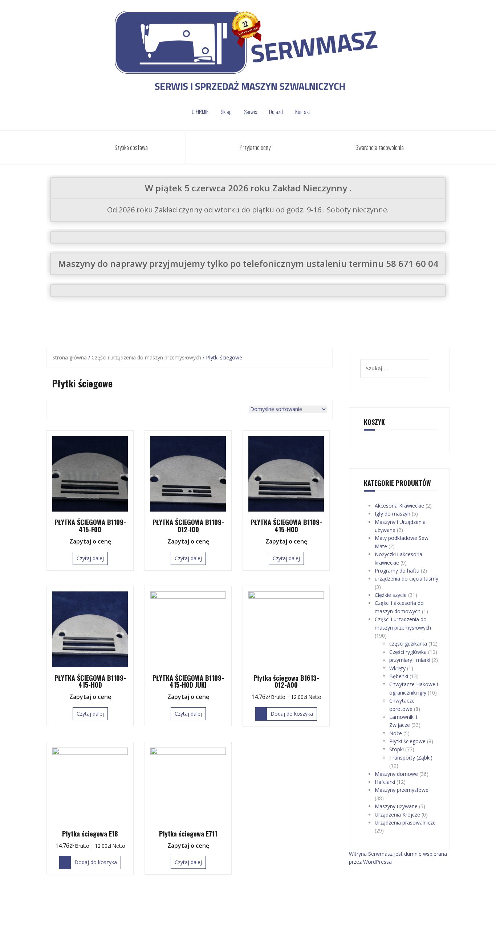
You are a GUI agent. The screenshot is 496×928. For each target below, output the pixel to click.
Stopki (396, 749)
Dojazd (276, 111)
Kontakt (302, 111)
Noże (395, 733)
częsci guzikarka (408, 643)
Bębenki (398, 676)
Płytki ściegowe (407, 741)
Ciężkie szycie (391, 594)
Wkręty (397, 668)
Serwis (250, 111)
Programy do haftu (397, 570)
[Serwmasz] (248, 53)
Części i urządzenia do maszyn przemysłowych (146, 357)
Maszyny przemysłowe (401, 789)
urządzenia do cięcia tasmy (406, 578)
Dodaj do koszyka (292, 713)
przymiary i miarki (409, 659)
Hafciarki (385, 781)
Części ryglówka (408, 651)
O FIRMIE (200, 111)
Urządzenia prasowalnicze (405, 822)
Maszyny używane (396, 806)
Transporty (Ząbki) (410, 757)
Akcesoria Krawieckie (399, 505)
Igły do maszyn (392, 513)
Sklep (226, 111)
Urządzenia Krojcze (397, 814)
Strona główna (69, 357)
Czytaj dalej (90, 558)
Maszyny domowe (396, 773)
